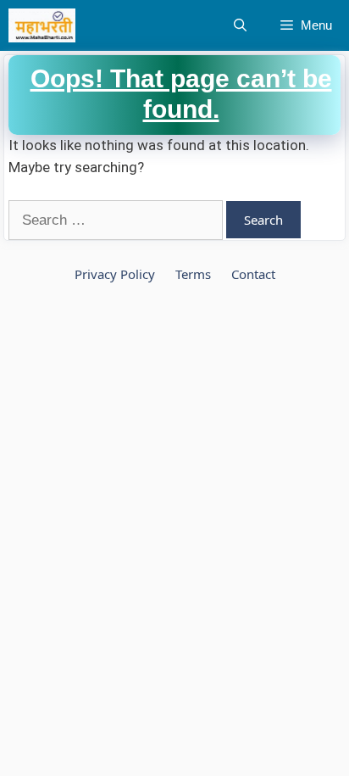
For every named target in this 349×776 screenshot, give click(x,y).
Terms (193, 273)
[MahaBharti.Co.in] (46, 25)
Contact (253, 273)
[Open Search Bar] (240, 25)
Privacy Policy (115, 273)
